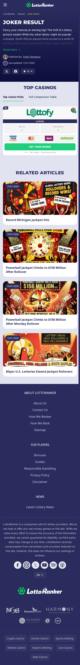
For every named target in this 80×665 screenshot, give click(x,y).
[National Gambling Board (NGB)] (13, 610)
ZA (38, 575)
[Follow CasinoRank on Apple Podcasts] (62, 565)
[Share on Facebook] (15, 71)
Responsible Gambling (40, 468)
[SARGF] (47, 621)
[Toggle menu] (5, 5)
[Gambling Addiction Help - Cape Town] (29, 621)
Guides (40, 462)
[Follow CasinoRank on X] (35, 565)
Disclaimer (40, 482)
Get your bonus (40, 146)
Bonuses (40, 455)
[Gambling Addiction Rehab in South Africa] (59, 610)
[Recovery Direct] (33, 610)
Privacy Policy (40, 475)
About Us (40, 403)
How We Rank (40, 423)
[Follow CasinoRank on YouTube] (44, 565)
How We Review (40, 417)
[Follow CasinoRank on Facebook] (17, 565)
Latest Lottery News (40, 507)
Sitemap (40, 430)
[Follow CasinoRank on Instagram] (26, 565)
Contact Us (40, 410)
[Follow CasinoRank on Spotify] (53, 565)
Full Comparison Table (43, 97)
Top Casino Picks (13, 97)
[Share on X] (6, 71)
